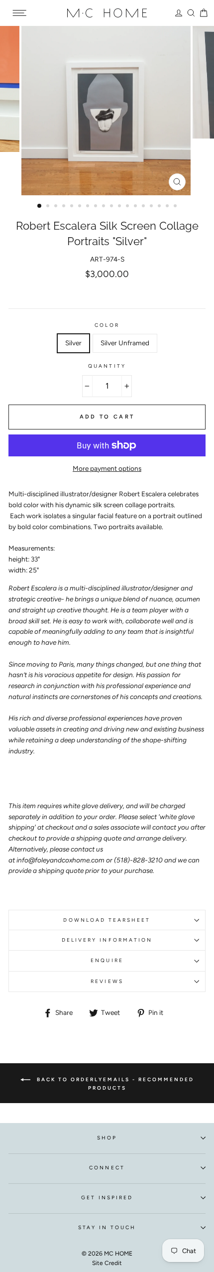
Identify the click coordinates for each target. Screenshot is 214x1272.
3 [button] (56, 206)
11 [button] (120, 206)
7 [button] (88, 206)
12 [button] (128, 206)
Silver (73, 343)
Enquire (107, 960)
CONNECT (106, 1167)
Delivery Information (107, 940)
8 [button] (96, 206)
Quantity (106, 366)
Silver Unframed (125, 343)
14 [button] (144, 206)
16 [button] (160, 206)
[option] (107, 110)
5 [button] (72, 206)
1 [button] (39, 206)
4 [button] (64, 206)
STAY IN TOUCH (107, 1227)
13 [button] (136, 206)
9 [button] (104, 206)
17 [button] (168, 206)
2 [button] (48, 206)
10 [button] (112, 206)
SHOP (107, 1137)
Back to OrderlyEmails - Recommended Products (114, 1083)
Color (107, 325)
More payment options (107, 468)
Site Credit (107, 1263)
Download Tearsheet (106, 920)
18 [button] (176, 206)
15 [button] (152, 206)
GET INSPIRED (107, 1197)
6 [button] (80, 206)
